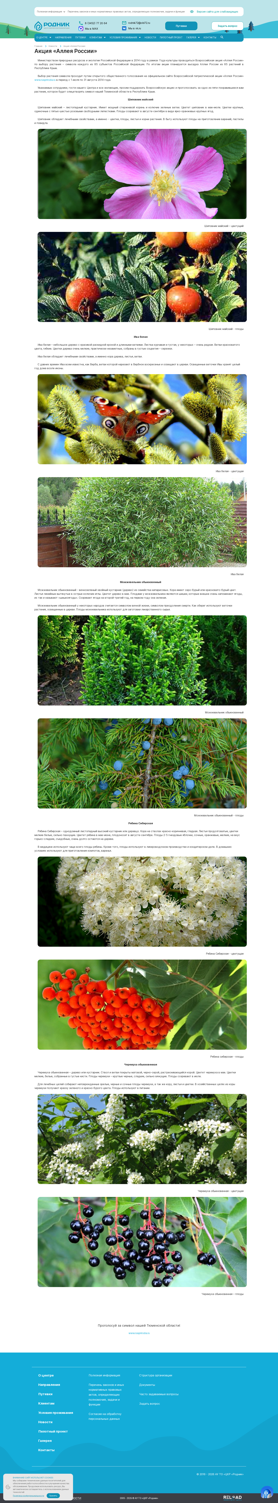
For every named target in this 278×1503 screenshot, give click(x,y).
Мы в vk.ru (134, 28)
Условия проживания (123, 37)
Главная (38, 46)
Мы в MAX (91, 28)
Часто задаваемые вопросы (159, 1394)
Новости (150, 37)
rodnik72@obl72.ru (139, 22)
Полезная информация (49, 11)
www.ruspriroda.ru (45, 79)
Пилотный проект (171, 37)
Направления (63, 37)
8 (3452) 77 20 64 (96, 23)
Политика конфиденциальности (28, 1495)
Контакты (210, 37)
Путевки (181, 26)
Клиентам (96, 37)
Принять (53, 1495)
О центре (42, 37)
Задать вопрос (227, 26)
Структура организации (155, 1375)
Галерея (191, 37)
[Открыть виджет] (267, 1492)
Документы (147, 1384)
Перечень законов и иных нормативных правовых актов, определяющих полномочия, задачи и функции (126, 11)
